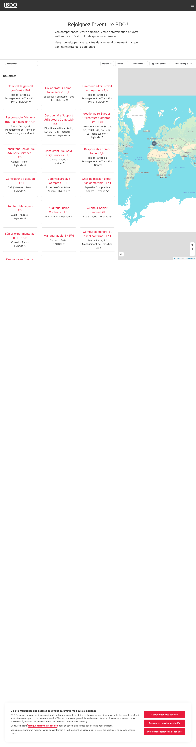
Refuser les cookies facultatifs (164, 723)
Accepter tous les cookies (164, 714)
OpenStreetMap (189, 258)
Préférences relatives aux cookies (164, 731)
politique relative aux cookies (42, 725)
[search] (20, 63)
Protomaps (178, 258)
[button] (154, 143)
